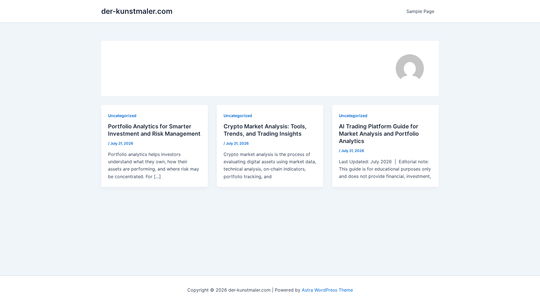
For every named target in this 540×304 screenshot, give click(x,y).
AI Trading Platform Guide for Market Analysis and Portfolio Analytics (379, 133)
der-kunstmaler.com (136, 11)
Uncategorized (122, 115)
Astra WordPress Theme (327, 290)
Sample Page (420, 11)
